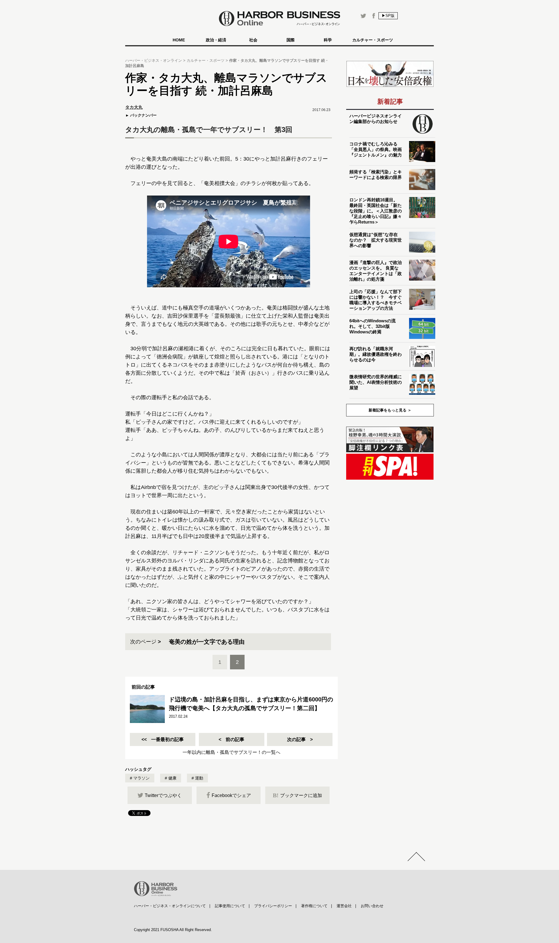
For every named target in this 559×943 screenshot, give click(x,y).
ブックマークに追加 (297, 795)
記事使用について (230, 906)
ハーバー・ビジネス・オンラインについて (170, 906)
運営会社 (344, 906)
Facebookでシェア (231, 795)
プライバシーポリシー (273, 906)
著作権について (314, 906)
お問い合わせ (372, 906)
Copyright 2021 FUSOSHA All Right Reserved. (173, 930)
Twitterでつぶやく (163, 795)
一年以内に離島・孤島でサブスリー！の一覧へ (231, 752)
